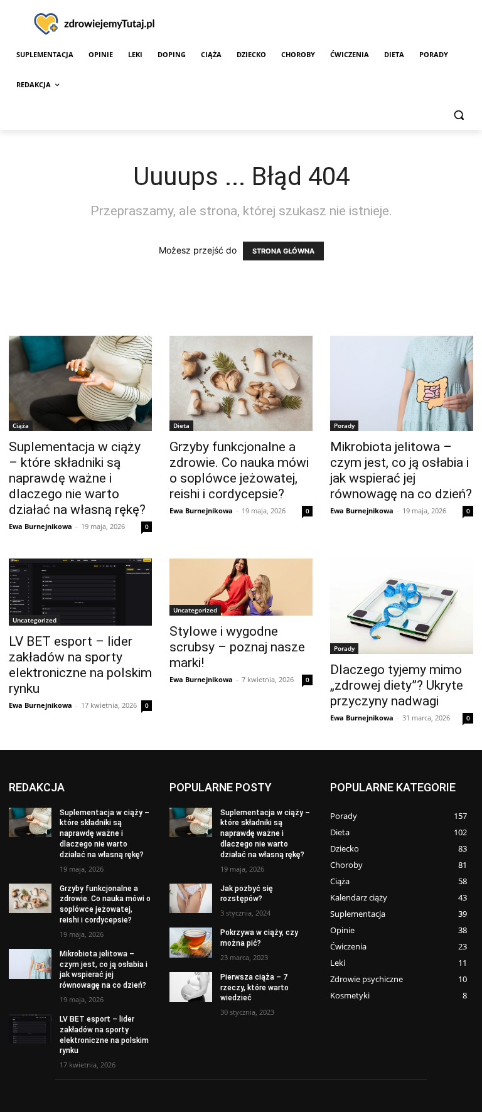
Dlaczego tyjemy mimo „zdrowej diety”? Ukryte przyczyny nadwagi (396, 685)
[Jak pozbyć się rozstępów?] (190, 899)
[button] (458, 115)
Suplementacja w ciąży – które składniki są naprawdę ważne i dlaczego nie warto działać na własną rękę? (77, 478)
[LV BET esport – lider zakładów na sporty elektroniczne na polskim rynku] (80, 592)
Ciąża (21, 425)
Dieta (181, 425)
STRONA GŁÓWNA (283, 251)
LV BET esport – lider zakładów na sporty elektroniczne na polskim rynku (80, 665)
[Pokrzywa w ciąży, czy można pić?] (190, 943)
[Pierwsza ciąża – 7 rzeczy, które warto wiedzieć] (190, 987)
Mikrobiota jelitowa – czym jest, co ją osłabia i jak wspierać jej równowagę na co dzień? (401, 470)
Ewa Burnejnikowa (40, 526)
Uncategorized (34, 620)
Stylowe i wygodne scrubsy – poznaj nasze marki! (237, 647)
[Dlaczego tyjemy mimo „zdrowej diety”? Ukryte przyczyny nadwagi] (401, 606)
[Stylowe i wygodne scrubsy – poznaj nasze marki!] (241, 587)
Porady (344, 425)
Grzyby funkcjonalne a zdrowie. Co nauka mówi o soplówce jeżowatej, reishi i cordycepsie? (239, 470)
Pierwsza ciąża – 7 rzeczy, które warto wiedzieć (254, 988)
